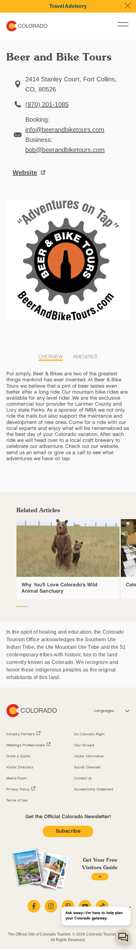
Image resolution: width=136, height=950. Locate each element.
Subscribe (68, 831)
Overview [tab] (51, 357)
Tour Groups (84, 745)
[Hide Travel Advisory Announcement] (128, 6)
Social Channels (87, 767)
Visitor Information (89, 756)
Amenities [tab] (85, 357)
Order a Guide (18, 756)
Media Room (16, 778)
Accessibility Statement (93, 789)
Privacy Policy (18, 789)
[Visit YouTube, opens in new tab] (85, 906)
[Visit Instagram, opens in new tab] (51, 906)
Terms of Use (17, 800)
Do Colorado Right (89, 734)
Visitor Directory (19, 767)
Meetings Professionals (25, 745)
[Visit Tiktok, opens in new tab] (102, 906)
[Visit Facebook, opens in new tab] (34, 906)
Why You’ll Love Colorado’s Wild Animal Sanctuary (59, 588)
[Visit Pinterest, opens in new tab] (68, 906)
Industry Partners (20, 734)
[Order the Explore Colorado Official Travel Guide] (99, 876)
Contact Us (83, 778)
